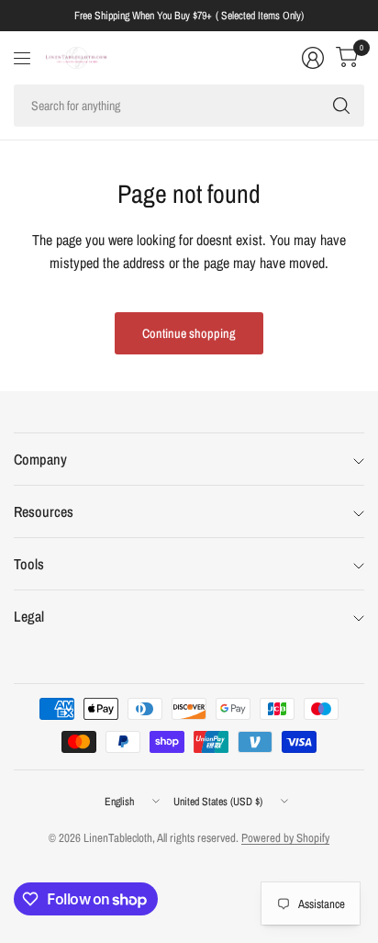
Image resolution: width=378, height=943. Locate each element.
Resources (43, 511)
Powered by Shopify (285, 838)
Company (40, 459)
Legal (29, 616)
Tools (29, 564)
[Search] (341, 105)
